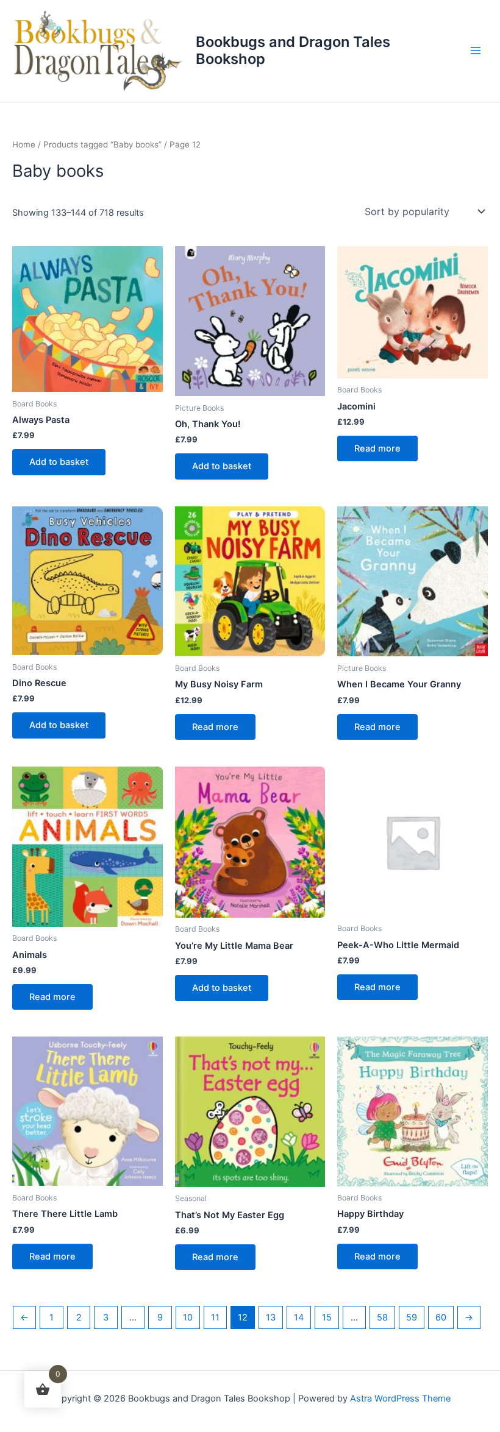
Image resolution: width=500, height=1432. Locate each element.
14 (299, 1317)
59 (411, 1317)
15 (327, 1317)
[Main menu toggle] (475, 50)
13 (271, 1317)
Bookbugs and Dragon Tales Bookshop (293, 50)
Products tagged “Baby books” (102, 144)
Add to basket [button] (58, 461)
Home (23, 144)
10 (188, 1317)
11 (215, 1317)
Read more (377, 448)
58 (382, 1317)
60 (440, 1317)
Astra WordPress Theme (400, 1398)
